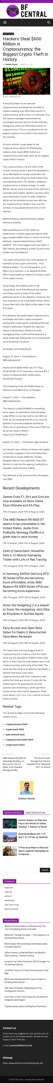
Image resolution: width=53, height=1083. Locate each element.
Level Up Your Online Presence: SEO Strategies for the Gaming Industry (27, 963)
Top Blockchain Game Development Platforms (25, 1006)
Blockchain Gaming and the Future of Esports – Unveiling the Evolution (26, 980)
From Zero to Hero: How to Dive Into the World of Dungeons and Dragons (26, 998)
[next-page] (9, 861)
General (8, 896)
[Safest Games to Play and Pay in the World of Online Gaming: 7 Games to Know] (10, 823)
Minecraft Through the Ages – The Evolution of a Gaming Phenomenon (27, 936)
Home (5, 29)
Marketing (9, 900)
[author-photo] (26, 794)
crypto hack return (24, 695)
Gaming (8, 891)
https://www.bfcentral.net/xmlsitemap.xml (23, 1063)
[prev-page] (4, 861)
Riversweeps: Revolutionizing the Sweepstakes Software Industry (26, 945)
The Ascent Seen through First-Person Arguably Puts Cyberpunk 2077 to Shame (38, 762)
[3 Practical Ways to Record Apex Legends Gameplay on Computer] (10, 851)
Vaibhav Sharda (11, 64)
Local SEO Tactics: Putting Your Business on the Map (26, 971)
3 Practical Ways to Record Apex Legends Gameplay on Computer (33, 851)
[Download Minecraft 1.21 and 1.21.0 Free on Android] (10, 837)
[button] (4, 22)
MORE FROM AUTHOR (35, 813)
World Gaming (16, 29)
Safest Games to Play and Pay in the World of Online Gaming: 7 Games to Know (32, 823)
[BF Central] (26, 11)
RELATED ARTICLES (13, 813)
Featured (9, 887)
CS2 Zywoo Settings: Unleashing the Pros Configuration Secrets (23, 989)
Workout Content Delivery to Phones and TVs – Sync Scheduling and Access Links (26, 927)
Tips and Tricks (12, 904)
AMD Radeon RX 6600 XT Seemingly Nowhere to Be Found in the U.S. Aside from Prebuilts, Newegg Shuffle (14, 764)
